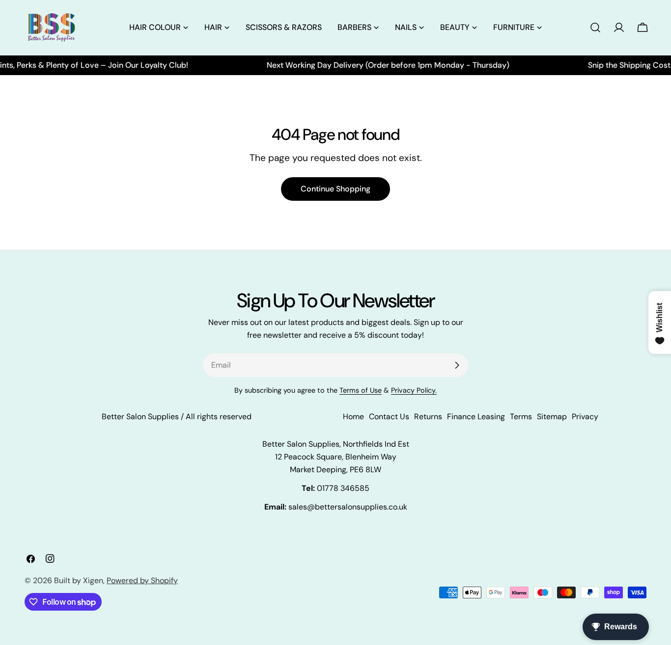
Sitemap (552, 416)
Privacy (585, 416)
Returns (428, 416)
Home (353, 416)
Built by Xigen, (79, 580)
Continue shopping (335, 189)
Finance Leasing (476, 416)
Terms (521, 416)
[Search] (595, 27)
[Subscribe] (457, 365)
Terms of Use (360, 390)
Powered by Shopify (142, 580)
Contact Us (389, 416)
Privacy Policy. (414, 390)
